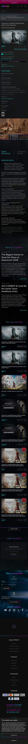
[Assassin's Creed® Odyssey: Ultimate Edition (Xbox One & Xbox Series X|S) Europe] (14, 406)
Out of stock (20, 46)
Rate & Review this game (8, 27)
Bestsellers (14, 663)
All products (8, 16)
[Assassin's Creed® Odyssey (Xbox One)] (14, 382)
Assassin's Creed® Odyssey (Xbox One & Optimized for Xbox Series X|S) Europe (12, 490)
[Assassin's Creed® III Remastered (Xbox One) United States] (14, 357)
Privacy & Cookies (14, 649)
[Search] (25, 11)
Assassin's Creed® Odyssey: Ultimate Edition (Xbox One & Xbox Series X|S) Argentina (13, 440)
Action (14, 16)
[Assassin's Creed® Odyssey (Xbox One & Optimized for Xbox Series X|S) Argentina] (14, 455)
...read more (23, 279)
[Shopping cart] (21, 6)
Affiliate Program (14, 680)
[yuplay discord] (5, 610)
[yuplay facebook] (22, 610)
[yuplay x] (18, 610)
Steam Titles (14, 668)
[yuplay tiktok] (10, 610)
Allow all (14, 735)
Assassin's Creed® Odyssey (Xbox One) (12, 391)
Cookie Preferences (14, 651)
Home (2, 16)
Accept (10, 584)
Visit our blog (14, 602)
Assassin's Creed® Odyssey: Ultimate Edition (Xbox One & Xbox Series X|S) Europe (13, 416)
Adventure (9, 99)
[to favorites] (26, 47)
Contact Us (14, 685)
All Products (14, 660)
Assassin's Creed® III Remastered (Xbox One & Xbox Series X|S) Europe (13, 342)
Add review (14, 554)
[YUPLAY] (5, 6)
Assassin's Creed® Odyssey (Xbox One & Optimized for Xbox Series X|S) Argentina (12, 465)
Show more (14, 529)
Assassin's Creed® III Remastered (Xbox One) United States (13, 367)
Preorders (14, 665)
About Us (14, 643)
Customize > (14, 740)
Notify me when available (20, 49)
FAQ (14, 682)
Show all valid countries (14, 61)
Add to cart (20, 346)
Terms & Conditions (12, 584)
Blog (14, 677)
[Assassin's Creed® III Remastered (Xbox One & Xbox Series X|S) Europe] (14, 333)
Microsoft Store (8, 54)
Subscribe (6, 588)
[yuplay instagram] (14, 610)
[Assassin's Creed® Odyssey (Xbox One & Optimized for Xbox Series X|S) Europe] (14, 481)
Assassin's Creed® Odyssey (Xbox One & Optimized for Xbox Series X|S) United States (13, 515)
